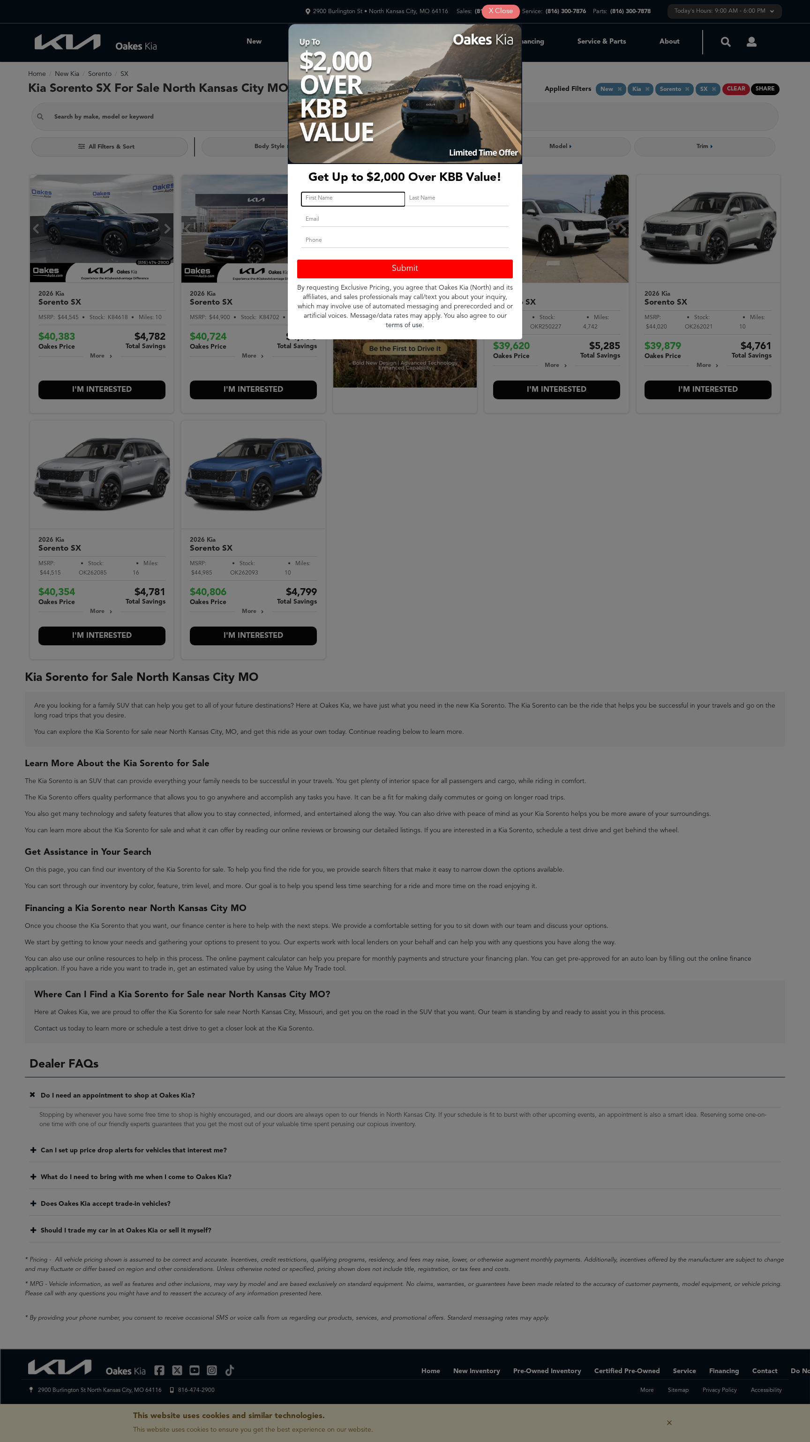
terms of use (404, 325)
